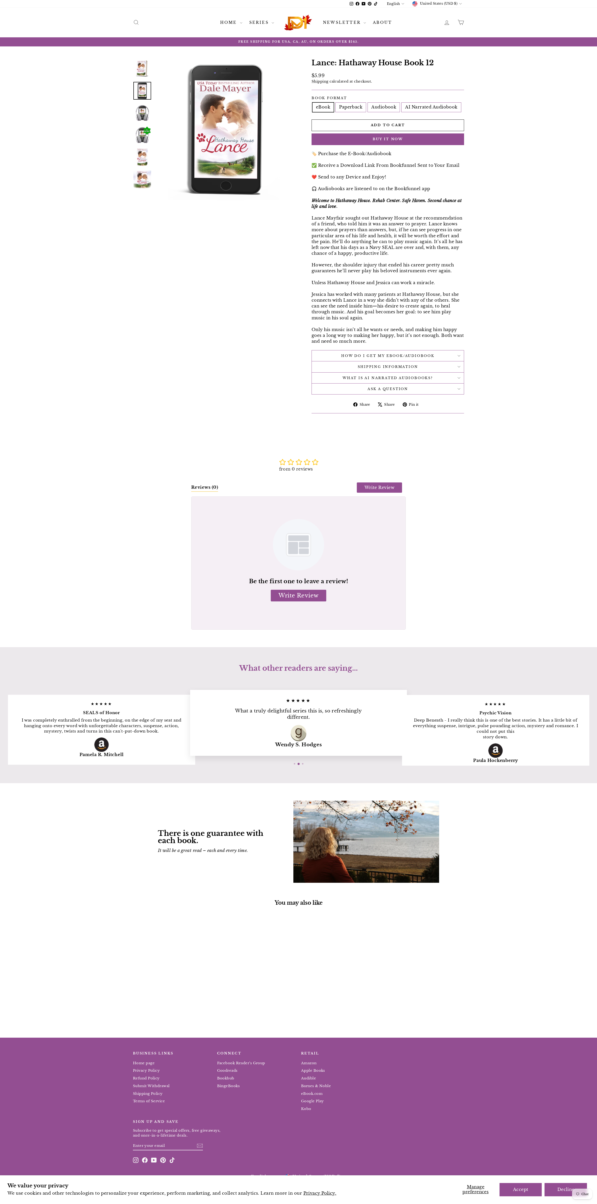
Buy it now (388, 139)
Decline (565, 1189)
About (382, 22)
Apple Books (313, 1070)
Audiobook (383, 107)
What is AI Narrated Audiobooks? (388, 378)
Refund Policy (146, 1078)
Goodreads (227, 1070)
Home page (144, 1063)
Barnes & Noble (316, 1086)
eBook (323, 107)
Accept (520, 1189)
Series (260, 22)
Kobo (306, 1108)
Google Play (312, 1101)
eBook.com (312, 1093)
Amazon (309, 1063)
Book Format (329, 98)
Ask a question (388, 389)
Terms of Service (149, 1101)
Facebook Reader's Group (241, 1063)
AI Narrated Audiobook (431, 107)
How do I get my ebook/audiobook (387, 356)
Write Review (379, 487)
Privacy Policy (146, 1070)
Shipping (320, 81)
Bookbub (225, 1078)
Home (229, 22)
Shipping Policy (148, 1093)
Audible (308, 1078)
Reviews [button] (204, 487)
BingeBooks (228, 1086)
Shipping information (388, 367)
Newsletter (342, 22)
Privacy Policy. (320, 1193)
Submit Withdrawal (151, 1086)
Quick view (172, 991)
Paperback (350, 107)
